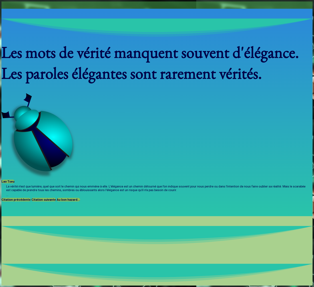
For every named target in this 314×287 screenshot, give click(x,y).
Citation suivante (43, 199)
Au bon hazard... (68, 199)
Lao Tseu (8, 181)
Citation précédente (16, 199)
